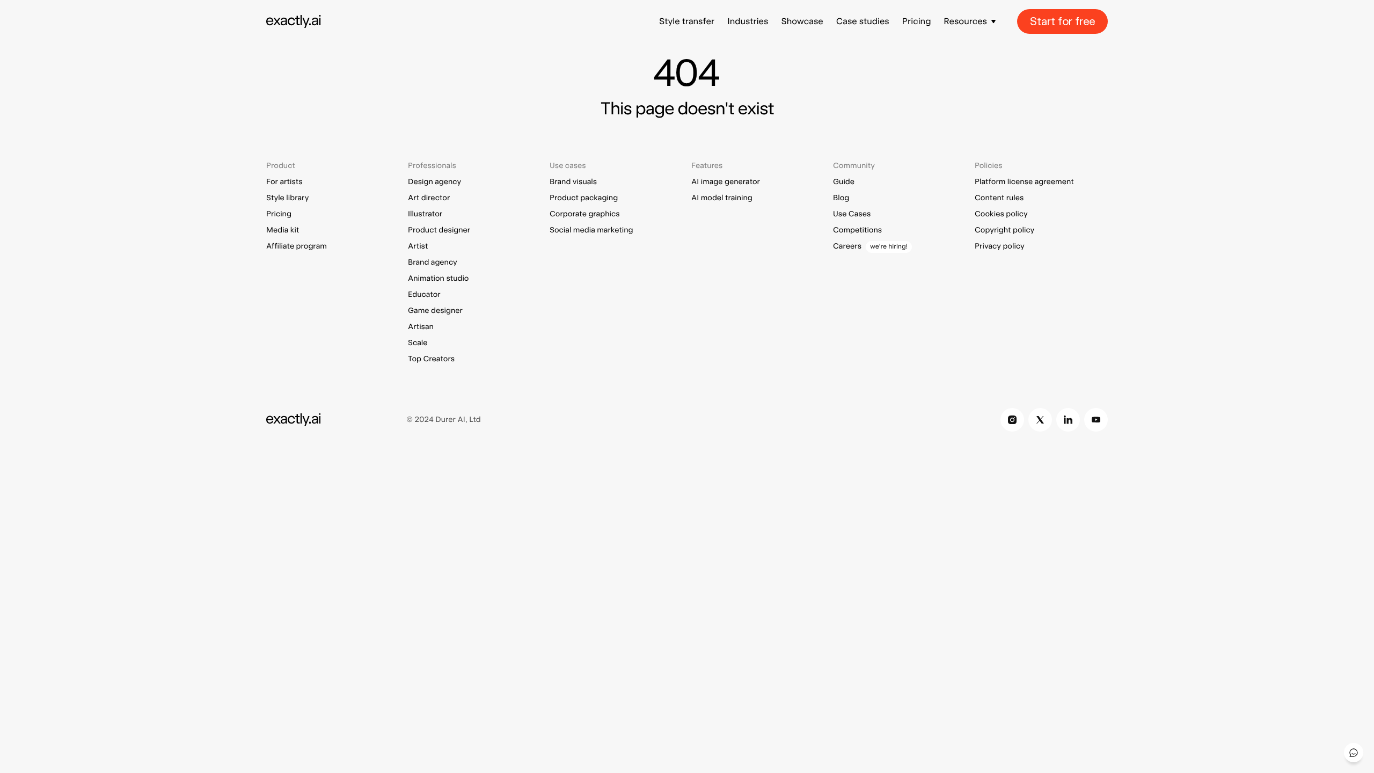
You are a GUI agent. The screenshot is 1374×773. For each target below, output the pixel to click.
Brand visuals (573, 182)
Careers (847, 246)
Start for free (1062, 21)
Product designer (439, 230)
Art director (429, 198)
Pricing (916, 21)
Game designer (435, 311)
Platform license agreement (1024, 182)
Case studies (862, 21)
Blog (841, 198)
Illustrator (425, 214)
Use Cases (852, 214)
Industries (747, 21)
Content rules (999, 198)
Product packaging (584, 198)
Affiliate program (296, 246)
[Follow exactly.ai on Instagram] (1012, 420)
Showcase (802, 21)
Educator (424, 294)
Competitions (857, 230)
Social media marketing (591, 230)
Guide (843, 182)
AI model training (721, 198)
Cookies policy (1001, 214)
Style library (287, 198)
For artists (284, 182)
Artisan (421, 327)
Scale (418, 343)
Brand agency (432, 262)
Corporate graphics (585, 214)
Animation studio (438, 278)
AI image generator (725, 182)
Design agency (434, 182)
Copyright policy (1004, 230)
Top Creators (431, 359)
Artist (418, 246)
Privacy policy (1000, 246)
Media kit (282, 230)
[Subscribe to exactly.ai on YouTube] (1096, 420)
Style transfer (686, 21)
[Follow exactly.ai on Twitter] (1040, 420)
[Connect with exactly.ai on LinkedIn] (1068, 420)
